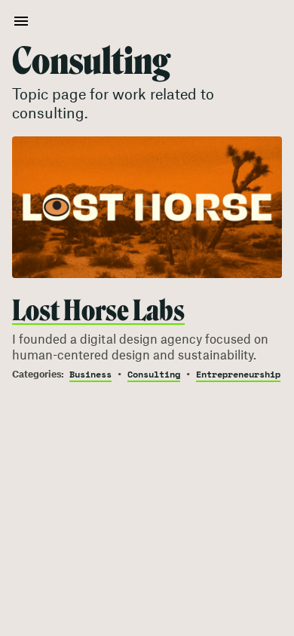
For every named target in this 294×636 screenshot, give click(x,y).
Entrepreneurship (238, 374)
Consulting (153, 374)
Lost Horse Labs (98, 310)
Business (90, 374)
